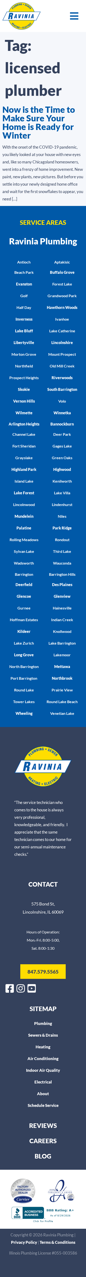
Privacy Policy (24, 1242)
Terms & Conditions (57, 1242)
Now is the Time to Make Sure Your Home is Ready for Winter (38, 122)
